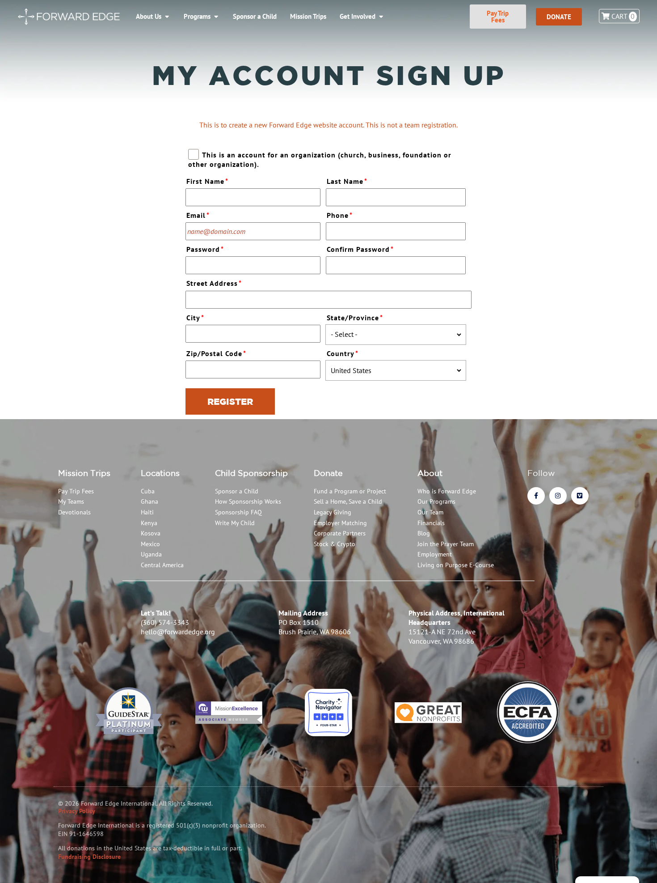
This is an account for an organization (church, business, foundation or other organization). (319, 159)
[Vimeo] (580, 496)
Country (342, 353)
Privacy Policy (76, 811)
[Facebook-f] (536, 496)
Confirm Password (360, 249)
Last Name (347, 181)
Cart (622, 16)
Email (198, 215)
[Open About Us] (167, 17)
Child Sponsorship (251, 472)
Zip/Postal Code (216, 353)
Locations (160, 472)
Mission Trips (84, 472)
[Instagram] (558, 496)
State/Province (355, 317)
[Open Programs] (216, 17)
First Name (207, 181)
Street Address (214, 283)
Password (205, 249)
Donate (328, 472)
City (195, 317)
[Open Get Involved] (381, 17)
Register (230, 401)
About (429, 472)
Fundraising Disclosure (89, 857)
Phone (340, 215)
